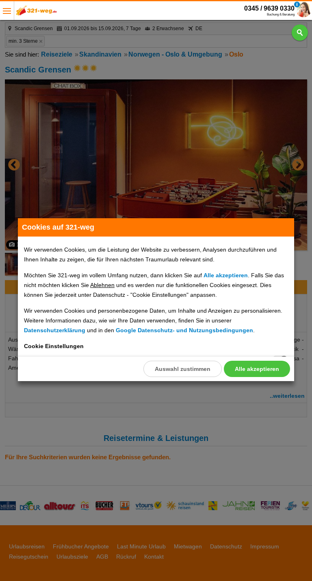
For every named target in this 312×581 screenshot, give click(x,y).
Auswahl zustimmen (182, 369)
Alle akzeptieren (257, 369)
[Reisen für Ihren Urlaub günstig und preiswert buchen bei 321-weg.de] (36, 13)
